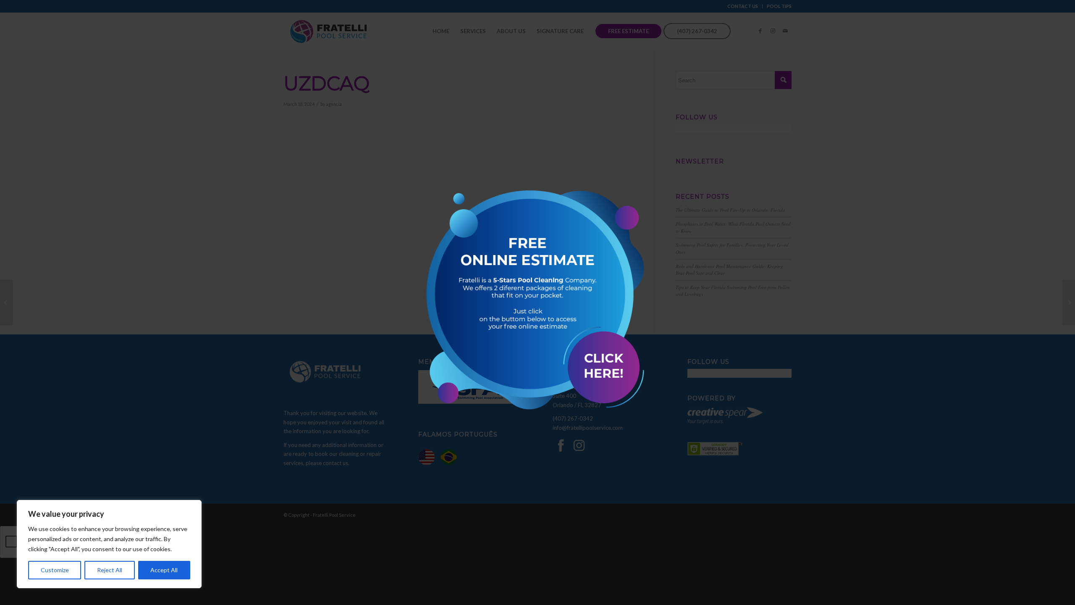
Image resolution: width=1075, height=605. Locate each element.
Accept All (164, 569)
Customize (55, 569)
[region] (109, 544)
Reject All (109, 569)
